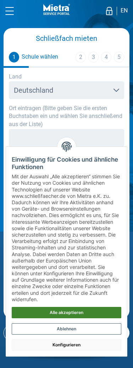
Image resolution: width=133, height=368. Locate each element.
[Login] (109, 11)
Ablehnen (66, 328)
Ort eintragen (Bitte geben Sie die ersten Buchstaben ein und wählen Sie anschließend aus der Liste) (65, 116)
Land (15, 76)
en (124, 10)
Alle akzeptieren (66, 312)
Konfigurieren (66, 344)
